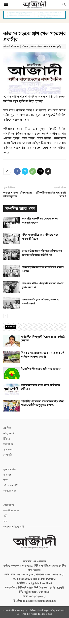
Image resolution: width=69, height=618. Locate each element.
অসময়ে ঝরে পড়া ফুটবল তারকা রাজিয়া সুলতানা (17, 194)
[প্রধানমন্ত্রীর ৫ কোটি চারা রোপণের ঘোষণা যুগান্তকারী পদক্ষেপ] (11, 222)
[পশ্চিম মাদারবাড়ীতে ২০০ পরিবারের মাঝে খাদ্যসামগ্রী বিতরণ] (11, 238)
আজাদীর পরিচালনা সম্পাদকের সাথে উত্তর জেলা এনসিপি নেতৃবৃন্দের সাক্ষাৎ (42, 403)
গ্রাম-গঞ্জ (7, 475)
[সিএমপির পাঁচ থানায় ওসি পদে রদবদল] (11, 373)
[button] (5, 4)
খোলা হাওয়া (8, 505)
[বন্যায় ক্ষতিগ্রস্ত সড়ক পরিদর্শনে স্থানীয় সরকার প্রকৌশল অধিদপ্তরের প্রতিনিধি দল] (11, 255)
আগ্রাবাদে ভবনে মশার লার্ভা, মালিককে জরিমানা (40, 387)
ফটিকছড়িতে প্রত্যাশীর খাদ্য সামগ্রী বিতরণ (51, 194)
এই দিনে (7, 428)
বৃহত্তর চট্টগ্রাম (9, 469)
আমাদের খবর (9, 491)
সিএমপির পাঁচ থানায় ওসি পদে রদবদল (40, 369)
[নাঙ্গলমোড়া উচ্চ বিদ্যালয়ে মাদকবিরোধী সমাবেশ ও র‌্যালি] (11, 271)
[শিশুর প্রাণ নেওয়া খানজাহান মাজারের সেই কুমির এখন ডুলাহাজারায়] (11, 357)
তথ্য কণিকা (8, 444)
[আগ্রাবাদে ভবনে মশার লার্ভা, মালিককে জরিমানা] (11, 389)
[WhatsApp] (32, 171)
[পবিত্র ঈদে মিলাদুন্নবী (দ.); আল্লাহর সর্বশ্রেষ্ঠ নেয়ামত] (11, 341)
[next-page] (11, 316)
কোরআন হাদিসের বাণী (13, 527)
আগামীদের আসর (11, 510)
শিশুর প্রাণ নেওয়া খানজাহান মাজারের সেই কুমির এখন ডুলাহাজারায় (42, 355)
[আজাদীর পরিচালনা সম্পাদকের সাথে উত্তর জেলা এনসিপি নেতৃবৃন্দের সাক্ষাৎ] (11, 405)
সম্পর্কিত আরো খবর (20, 209)
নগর (5, 480)
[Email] (40, 171)
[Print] (48, 171)
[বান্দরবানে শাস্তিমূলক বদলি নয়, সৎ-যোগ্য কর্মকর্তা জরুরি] (11, 303)
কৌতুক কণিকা (9, 433)
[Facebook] (17, 171)
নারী (5, 516)
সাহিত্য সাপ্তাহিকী (10, 485)
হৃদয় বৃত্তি (7, 455)
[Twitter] (25, 171)
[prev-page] (5, 316)
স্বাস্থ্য (5, 521)
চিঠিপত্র (6, 439)
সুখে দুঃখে (8, 449)
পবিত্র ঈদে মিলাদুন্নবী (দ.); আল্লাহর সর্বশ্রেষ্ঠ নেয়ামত (43, 339)
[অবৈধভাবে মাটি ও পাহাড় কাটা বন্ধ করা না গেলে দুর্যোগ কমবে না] (11, 287)
